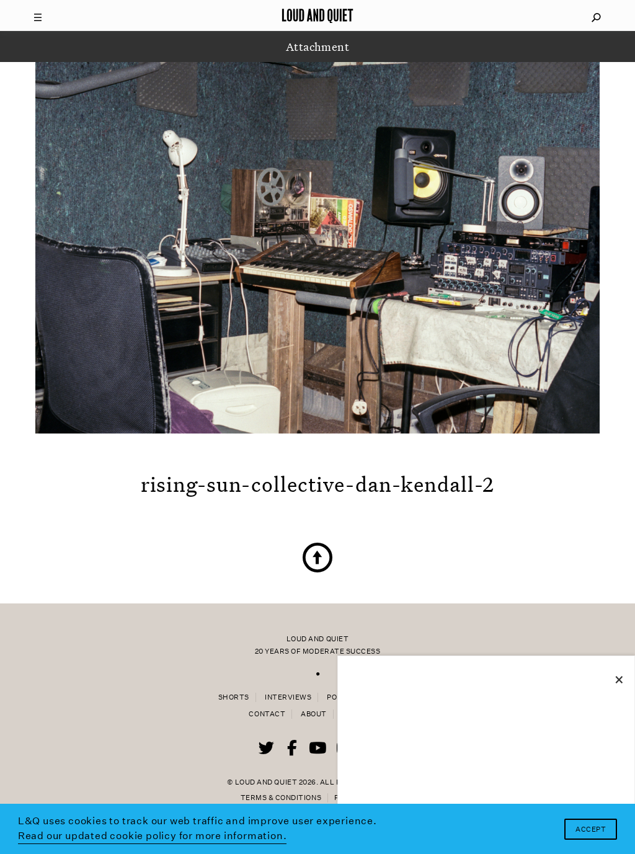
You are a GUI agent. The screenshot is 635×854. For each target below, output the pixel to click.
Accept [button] (590, 829)
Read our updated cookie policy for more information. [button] (152, 836)
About (314, 714)
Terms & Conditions (281, 798)
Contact (267, 714)
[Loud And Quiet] (317, 15)
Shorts (233, 697)
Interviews (288, 697)
